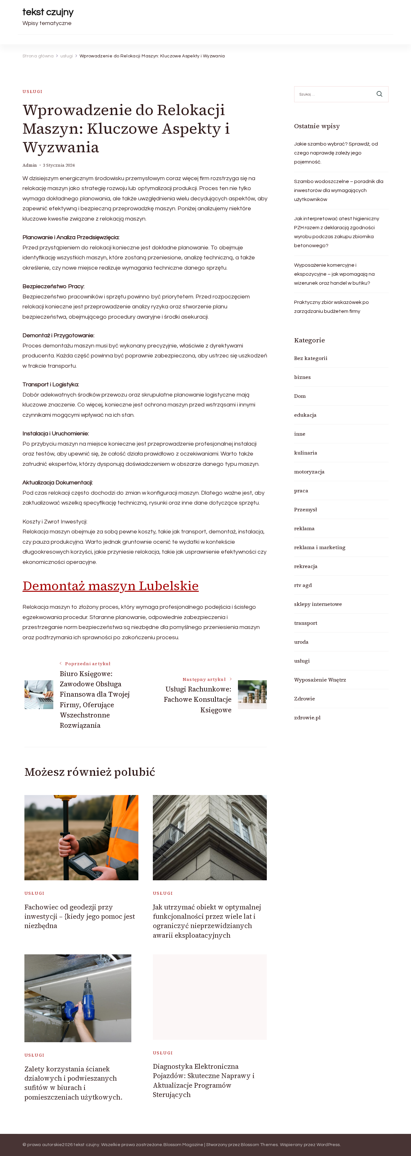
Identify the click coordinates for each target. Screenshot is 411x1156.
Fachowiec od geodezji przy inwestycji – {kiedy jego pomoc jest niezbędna (79, 916)
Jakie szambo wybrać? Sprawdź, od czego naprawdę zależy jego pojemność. (336, 152)
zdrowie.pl (307, 717)
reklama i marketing (319, 547)
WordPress (328, 1145)
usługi (32, 91)
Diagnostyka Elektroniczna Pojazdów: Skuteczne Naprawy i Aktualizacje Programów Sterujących (204, 1080)
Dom (300, 395)
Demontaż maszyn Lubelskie (110, 585)
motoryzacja (309, 471)
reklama (304, 528)
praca (301, 490)
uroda (301, 641)
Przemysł (305, 509)
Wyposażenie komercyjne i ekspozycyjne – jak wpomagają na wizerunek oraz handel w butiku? (334, 274)
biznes (302, 377)
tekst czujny (48, 12)
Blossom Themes (259, 1145)
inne (299, 433)
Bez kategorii (311, 358)
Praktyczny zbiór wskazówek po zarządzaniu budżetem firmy (331, 307)
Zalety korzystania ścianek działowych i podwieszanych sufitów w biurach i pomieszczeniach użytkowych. (73, 1083)
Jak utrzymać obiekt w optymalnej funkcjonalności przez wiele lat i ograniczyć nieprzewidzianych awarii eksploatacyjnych (207, 921)
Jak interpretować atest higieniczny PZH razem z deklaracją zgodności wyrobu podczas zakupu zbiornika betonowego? (336, 232)
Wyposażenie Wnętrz (320, 679)
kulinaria (305, 452)
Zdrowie (304, 698)
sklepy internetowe (318, 603)
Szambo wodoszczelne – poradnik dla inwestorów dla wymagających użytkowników (338, 190)
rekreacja (306, 566)
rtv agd (303, 585)
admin (29, 165)
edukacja (305, 414)
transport (305, 622)
